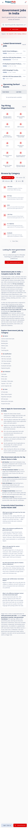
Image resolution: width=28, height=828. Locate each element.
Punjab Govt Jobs (5, 403)
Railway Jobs (4, 341)
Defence (24, 34)
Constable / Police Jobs (7, 381)
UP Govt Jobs (4, 392)
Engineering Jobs (5, 368)
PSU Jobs (3, 348)
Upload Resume (21, 825)
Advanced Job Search (15, 262)
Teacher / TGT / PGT (6, 383)
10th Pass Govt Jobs (6, 359)
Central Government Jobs (7, 338)
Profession (8, 181)
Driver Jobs (4, 379)
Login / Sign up (7, 825)
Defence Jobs (4, 345)
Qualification (8, 177)
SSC (8, 34)
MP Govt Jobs (4, 399)
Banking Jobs (4, 343)
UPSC (15, 34)
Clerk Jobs (3, 374)
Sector (20, 181)
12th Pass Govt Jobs (6, 361)
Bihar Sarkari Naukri (6, 394)
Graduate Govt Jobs (6, 365)
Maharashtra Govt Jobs (7, 401)
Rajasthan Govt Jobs (6, 396)
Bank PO (11, 34)
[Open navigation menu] (2, 2)
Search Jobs (15, 29)
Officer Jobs (4, 376)
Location (21, 177)
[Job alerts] (25, 2)
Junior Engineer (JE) (6, 386)
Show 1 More (15, 241)
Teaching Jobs (4, 350)
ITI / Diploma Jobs (5, 363)
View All (24, 44)
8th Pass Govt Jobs (6, 356)
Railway (19, 34)
